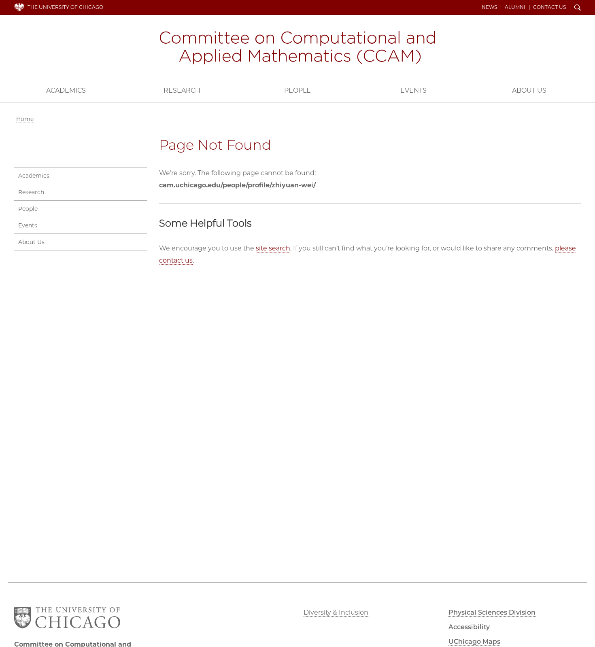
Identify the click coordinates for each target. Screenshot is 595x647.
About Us (529, 90)
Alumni (515, 7)
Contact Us (549, 7)
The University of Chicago (65, 7)
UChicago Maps (474, 641)
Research (182, 90)
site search (273, 248)
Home (25, 119)
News (489, 7)
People (297, 90)
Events (413, 90)
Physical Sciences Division (492, 612)
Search (577, 8)
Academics (66, 90)
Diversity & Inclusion (336, 612)
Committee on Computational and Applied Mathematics (297, 47)
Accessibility (469, 627)
